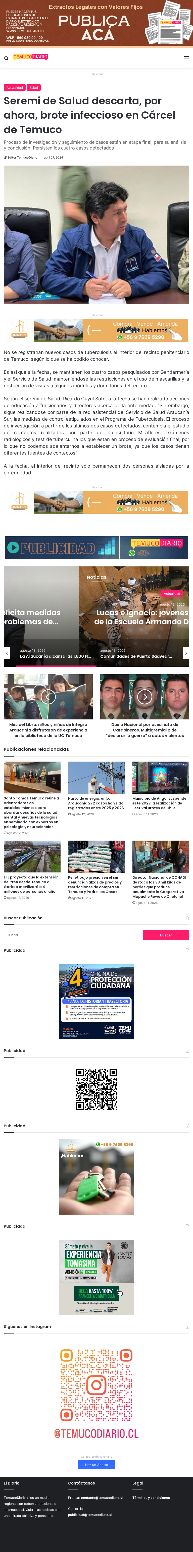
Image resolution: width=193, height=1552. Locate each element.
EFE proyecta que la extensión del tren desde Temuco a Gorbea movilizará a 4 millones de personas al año (31, 884)
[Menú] (186, 59)
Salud (33, 88)
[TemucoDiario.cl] (30, 58)
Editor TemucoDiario (22, 157)
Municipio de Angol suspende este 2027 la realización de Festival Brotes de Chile (159, 803)
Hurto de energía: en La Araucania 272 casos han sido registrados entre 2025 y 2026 (96, 803)
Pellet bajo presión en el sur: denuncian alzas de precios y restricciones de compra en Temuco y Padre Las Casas (95, 884)
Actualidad (15, 88)
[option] (56, 653)
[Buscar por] (6, 59)
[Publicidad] (96, 24)
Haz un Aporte (96, 1465)
